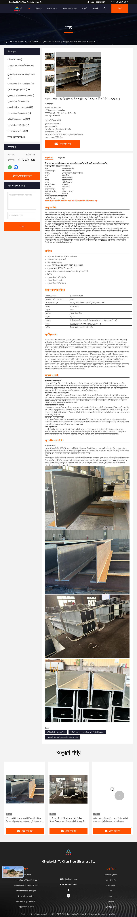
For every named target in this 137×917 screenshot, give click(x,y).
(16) (18, 89)
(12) (18, 125)
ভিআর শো (39, 8)
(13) (18, 119)
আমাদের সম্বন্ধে (52, 8)
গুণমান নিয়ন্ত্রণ (110, 885)
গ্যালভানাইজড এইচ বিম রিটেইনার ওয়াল (27, 42)
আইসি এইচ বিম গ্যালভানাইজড (56, 732)
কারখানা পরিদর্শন (111, 880)
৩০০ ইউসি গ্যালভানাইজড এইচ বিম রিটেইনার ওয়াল (62, 737)
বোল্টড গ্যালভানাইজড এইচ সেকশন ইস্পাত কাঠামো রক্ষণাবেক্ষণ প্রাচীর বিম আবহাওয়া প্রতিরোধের (67, 820)
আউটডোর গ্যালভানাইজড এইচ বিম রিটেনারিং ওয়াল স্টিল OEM (112, 820)
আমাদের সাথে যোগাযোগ (70, 8)
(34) (17, 131)
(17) (20, 107)
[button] (50, 93)
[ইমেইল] (16, 167)
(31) (20, 95)
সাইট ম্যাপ (111, 901)
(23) (20, 67)
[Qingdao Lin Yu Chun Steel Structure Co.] (17, 8)
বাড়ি (21, 8)
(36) (18, 101)
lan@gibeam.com (97, 2)
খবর (111, 891)
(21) (16, 137)
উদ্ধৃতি (120, 8)
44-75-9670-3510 (120, 2)
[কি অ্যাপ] (9, 167)
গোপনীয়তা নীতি (110, 907)
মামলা (111, 896)
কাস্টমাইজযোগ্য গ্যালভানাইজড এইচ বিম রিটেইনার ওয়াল (87, 732)
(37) (21, 76)
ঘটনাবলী (84, 8)
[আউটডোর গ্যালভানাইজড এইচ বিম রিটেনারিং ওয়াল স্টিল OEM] (112, 789)
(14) (19, 113)
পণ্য (29, 8)
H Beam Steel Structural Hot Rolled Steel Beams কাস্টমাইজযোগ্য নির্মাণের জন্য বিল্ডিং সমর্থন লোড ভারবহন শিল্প (24, 820)
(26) (14, 59)
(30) (21, 83)
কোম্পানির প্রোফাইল (111, 875)
